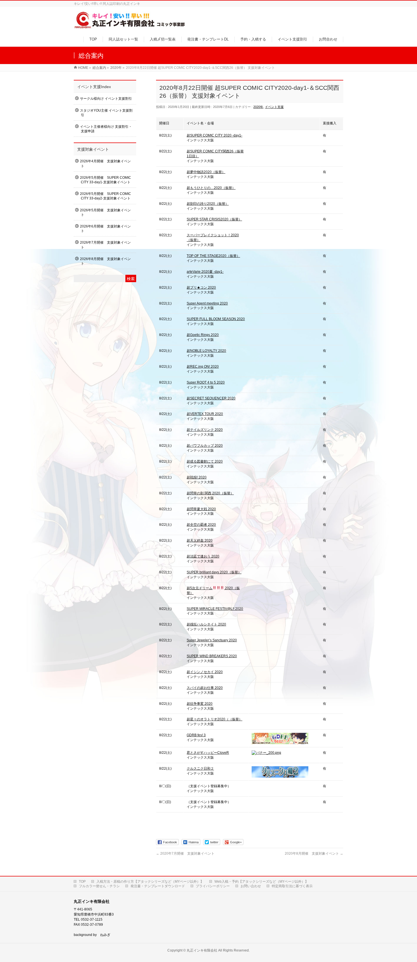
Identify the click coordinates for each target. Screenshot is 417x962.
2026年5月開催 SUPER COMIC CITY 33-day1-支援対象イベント (105, 180)
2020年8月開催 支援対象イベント (314, 853)
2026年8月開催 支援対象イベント (105, 261)
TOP (82, 882)
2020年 (258, 106)
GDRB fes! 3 (196, 735)
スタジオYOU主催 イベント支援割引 (106, 112)
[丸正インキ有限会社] (130, 26)
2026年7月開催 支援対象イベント (105, 244)
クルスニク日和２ (200, 769)
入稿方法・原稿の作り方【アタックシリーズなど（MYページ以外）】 (150, 882)
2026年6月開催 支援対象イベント (105, 228)
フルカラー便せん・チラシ (99, 886)
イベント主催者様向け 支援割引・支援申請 (106, 129)
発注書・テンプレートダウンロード (157, 886)
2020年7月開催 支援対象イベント (185, 853)
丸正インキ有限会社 (202, 950)
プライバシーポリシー (213, 886)
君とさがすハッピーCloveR (208, 753)
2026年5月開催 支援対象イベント (105, 212)
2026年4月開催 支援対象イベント (105, 163)
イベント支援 (274, 106)
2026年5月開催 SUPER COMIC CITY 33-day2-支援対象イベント (105, 196)
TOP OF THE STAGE (213, 256)
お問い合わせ (251, 886)
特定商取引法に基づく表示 (292, 886)
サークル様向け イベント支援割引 (106, 99)
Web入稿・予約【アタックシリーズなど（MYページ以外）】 (261, 882)
